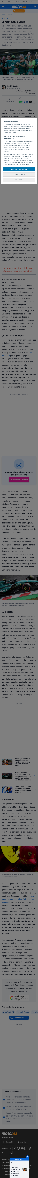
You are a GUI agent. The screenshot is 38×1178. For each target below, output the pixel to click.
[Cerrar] (27, 1156)
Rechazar (19, 180)
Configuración (19, 174)
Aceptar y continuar (19, 169)
